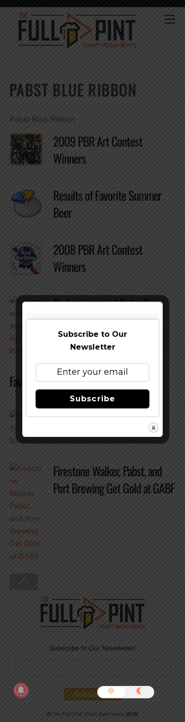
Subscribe (92, 398)
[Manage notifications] (20, 690)
